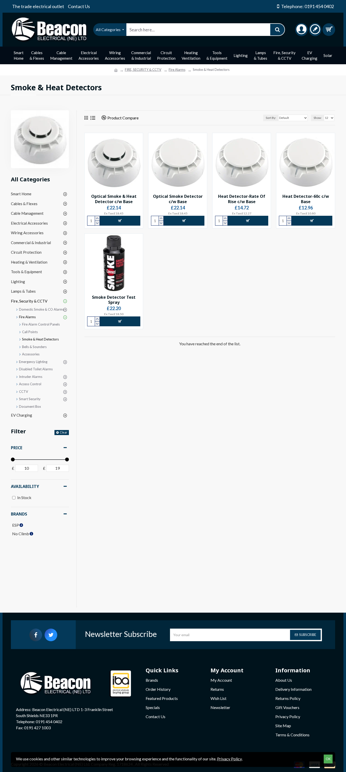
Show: (318, 118)
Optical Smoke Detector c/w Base (178, 199)
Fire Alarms (177, 70)
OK (328, 759)
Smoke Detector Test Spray (114, 300)
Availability (25, 486)
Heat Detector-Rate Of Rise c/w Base (241, 199)
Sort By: (271, 118)
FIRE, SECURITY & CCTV (143, 70)
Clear (63, 432)
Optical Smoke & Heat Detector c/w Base (114, 199)
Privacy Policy (229, 758)
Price (16, 448)
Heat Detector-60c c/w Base (305, 199)
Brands (19, 514)
